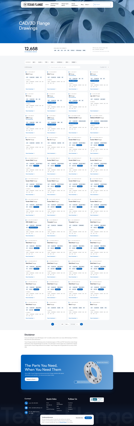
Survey (58, 408)
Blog (82, 4)
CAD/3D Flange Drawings (54, 4)
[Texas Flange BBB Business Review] (97, 400)
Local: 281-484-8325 (33, 403)
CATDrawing (78, 50)
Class (39, 62)
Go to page (73, 324)
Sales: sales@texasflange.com (35, 407)
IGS (62, 50)
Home (47, 4)
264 (62, 324)
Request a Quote (31, 379)
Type (46, 62)
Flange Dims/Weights (60, 403)
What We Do (49, 405)
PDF (68, 50)
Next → (67, 324)
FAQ (58, 406)
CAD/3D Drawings (50, 409)
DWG (55, 50)
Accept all (88, 417)
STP (65, 50)
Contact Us (59, 410)
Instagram (70, 409)
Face (52, 62)
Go (81, 324)
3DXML (84, 50)
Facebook (70, 402)
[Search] (95, 4)
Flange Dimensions (75, 4)
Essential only (79, 417)
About (87, 4)
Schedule (59, 62)
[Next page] (108, 67)
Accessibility (106, 420)
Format (74, 62)
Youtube (70, 407)
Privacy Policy (63, 422)
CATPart (72, 50)
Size (34, 62)
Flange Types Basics (65, 4)
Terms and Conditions (97, 420)
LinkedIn (70, 405)
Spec (67, 62)
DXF (58, 50)
